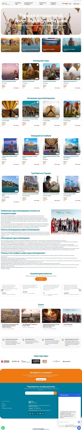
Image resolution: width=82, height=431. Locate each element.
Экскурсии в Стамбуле (53, 3)
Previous (2, 77)
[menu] (77, 395)
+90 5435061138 (35, 408)
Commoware (71, 424)
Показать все (41, 307)
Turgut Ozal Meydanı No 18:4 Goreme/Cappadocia (39, 406)
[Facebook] (33, 413)
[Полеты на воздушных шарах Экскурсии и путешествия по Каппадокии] (6, 3)
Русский (77, 3)
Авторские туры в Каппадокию (28, 3)
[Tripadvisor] (43, 413)
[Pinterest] (38, 413)
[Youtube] (40, 413)
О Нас (3, 403)
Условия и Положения (7, 408)
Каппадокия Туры (18, 3)
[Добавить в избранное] (17, 65)
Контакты (64, 3)
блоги (3, 406)
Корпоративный (5, 401)
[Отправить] (79, 422)
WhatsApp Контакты (41, 279)
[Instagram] (30, 413)
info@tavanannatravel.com (40, 410)
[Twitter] (35, 413)
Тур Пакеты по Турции (42, 3)
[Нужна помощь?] (79, 428)
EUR (70, 3)
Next (80, 77)
